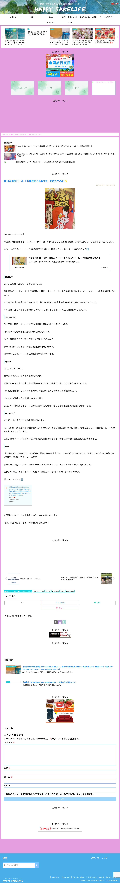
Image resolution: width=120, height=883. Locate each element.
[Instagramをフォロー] (60, 622)
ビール (48, 591)
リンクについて (65, 877)
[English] (115, 3)
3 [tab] (61, 49)
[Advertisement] (60, 116)
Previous (2, 37)
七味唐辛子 (56, 591)
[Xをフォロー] (56, 622)
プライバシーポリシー (79, 877)
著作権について (92, 877)
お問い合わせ (55, 877)
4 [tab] (64, 49)
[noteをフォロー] (64, 622)
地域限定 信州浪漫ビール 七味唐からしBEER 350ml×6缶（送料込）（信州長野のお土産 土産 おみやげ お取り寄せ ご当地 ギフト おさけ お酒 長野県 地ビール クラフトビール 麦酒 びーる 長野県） (20, 491)
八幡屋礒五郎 (70, 591)
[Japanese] (117, 3)
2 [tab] (59, 49)
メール (8, 776)
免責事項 (101, 877)
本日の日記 (109, 877)
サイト (7, 785)
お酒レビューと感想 (11, 591)
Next (117, 37)
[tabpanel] (15, 36)
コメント (9, 742)
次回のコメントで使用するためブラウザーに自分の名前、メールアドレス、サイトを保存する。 (50, 793)
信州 (63, 591)
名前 (7, 768)
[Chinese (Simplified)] (112, 3)
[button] (60, 608)
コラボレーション (39, 591)
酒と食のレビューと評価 (25, 591)
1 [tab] (56, 49)
